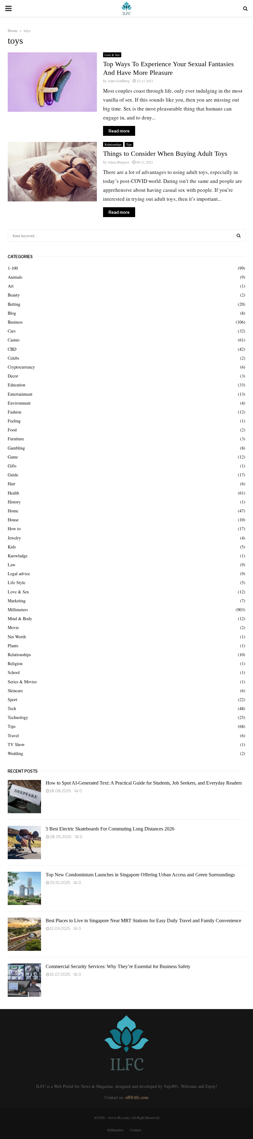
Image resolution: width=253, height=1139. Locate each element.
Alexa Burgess (118, 162)
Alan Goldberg (119, 80)
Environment (19, 403)
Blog (12, 313)
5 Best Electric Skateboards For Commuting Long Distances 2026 (110, 828)
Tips (129, 144)
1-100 (13, 268)
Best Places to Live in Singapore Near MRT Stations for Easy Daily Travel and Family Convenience (143, 920)
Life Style (16, 582)
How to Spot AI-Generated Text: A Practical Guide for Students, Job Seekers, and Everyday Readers (144, 783)
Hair (11, 484)
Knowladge (17, 556)
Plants (13, 645)
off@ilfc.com (136, 1097)
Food (12, 430)
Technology (18, 717)
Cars (11, 331)
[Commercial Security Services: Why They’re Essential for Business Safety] (24, 980)
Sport (12, 699)
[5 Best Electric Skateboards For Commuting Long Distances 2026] (24, 842)
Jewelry (14, 538)
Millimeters (18, 609)
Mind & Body (20, 618)
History (14, 502)
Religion (15, 663)
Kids (12, 547)
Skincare (15, 690)
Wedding (15, 753)
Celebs (13, 358)
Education (16, 385)
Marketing (17, 601)
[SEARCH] (238, 235)
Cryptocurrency (21, 367)
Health (13, 493)
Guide (13, 475)
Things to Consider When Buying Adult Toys (165, 153)
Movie (13, 627)
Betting (14, 304)
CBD (12, 349)
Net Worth (17, 637)
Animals (15, 277)
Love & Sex (112, 55)
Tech (12, 708)
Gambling (16, 448)
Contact (135, 1129)
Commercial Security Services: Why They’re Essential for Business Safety (118, 966)
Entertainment (20, 394)
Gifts (12, 466)
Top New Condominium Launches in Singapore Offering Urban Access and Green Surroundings (140, 874)
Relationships (113, 144)
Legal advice (19, 573)
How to (14, 528)
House (13, 520)
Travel (13, 735)
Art (11, 286)
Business (15, 322)
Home (13, 511)
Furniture (16, 439)
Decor (13, 376)
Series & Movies (22, 682)
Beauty (14, 295)
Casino (13, 340)
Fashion (14, 412)
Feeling (14, 421)
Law (11, 564)
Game (13, 457)
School (14, 672)
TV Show (16, 744)
